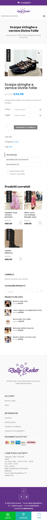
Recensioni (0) (12, 164)
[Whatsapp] (24, 491)
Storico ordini (10, 401)
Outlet (19, 35)
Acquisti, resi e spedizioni (14, 431)
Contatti (8, 418)
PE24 (10, 147)
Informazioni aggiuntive (17, 159)
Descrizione (11, 155)
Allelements (28, 508)
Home (8, 35)
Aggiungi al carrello (26, 127)
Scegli (20, 223)
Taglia (7, 115)
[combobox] (23, 290)
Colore (7, 109)
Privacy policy (10, 422)
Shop (14, 35)
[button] (39, 53)
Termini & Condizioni (13, 426)
